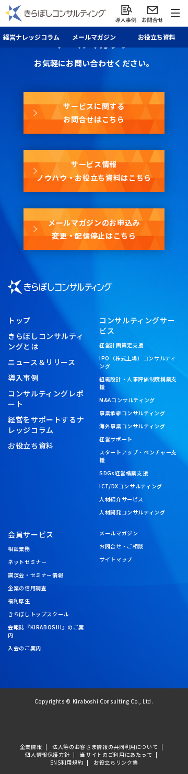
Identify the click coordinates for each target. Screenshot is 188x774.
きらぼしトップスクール (38, 614)
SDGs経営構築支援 (123, 473)
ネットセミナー (27, 562)
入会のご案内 (24, 648)
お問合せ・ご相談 (121, 546)
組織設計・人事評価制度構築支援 (138, 383)
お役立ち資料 (156, 36)
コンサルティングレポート (46, 398)
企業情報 (31, 746)
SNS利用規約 (66, 762)
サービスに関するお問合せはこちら (93, 112)
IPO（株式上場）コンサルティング (137, 362)
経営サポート (116, 439)
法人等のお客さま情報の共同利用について (105, 746)
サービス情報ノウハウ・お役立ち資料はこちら (94, 170)
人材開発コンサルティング (132, 512)
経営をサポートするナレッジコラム (46, 424)
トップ (19, 320)
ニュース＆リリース (42, 362)
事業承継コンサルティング (132, 413)
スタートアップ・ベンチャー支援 (138, 456)
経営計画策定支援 (121, 345)
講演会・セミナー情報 (35, 575)
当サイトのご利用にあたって (116, 754)
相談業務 (19, 549)
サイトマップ (116, 559)
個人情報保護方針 (47, 754)
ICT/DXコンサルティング (130, 486)
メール (94, 36)
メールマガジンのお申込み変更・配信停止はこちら (94, 229)
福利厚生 (19, 601)
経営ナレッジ (31, 36)
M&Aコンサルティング (127, 400)
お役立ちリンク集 (115, 762)
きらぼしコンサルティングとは (46, 341)
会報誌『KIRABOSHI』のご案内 (46, 631)
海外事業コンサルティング (132, 426)
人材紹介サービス (121, 499)
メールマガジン (118, 533)
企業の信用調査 (27, 588)
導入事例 (23, 377)
